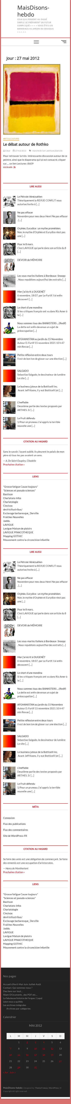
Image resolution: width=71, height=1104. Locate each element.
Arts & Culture (11, 138)
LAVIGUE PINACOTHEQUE (18, 532)
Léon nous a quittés (13, 1001)
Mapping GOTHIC (13, 536)
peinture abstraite (55, 150)
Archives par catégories (18, 1008)
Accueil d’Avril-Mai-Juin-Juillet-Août (22, 984)
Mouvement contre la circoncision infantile (26, 539)
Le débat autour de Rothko (25, 144)
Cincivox (8, 505)
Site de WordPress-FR (15, 835)
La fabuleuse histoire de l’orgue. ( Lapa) (22, 998)
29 (19, 1067)
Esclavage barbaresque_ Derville (21, 513)
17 (35, 1054)
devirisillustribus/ (12, 509)
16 (27, 1054)
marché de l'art (39, 150)
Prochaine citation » (14, 464)
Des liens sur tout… (13, 991)
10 (35, 1048)
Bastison (8, 494)
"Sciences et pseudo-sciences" (19, 490)
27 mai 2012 (20, 150)
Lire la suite (10, 167)
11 (43, 1048)
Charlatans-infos (12, 498)
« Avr (5, 1072)
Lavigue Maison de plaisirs (17, 528)
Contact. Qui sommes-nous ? (17, 987)
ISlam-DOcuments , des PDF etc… (20, 994)
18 (43, 1054)
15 (19, 1054)
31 (35, 1067)
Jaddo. (6, 520)
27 (60, 1061)
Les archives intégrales (14, 1005)
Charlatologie (10, 501)
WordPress (54, 1088)
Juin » (13, 1072)
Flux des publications (14, 823)
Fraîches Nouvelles (13, 517)
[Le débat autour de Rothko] (35, 99)
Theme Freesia (41, 1088)
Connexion (9, 817)
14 (10, 1054)
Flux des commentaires (15, 829)
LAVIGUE (8, 524)
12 (52, 1048)
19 (52, 1054)
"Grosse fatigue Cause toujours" (20, 486)
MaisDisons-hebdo (33, 11)
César (7, 150)
